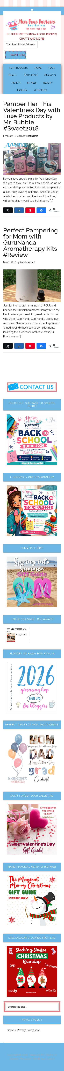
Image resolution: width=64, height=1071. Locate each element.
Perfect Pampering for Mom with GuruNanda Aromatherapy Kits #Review (30, 242)
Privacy (21, 1030)
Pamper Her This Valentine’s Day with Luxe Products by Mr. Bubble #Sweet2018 (31, 116)
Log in (50, 1058)
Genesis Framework (20, 1058)
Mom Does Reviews (32, 23)
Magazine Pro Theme (41, 1055)
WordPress (39, 1058)
